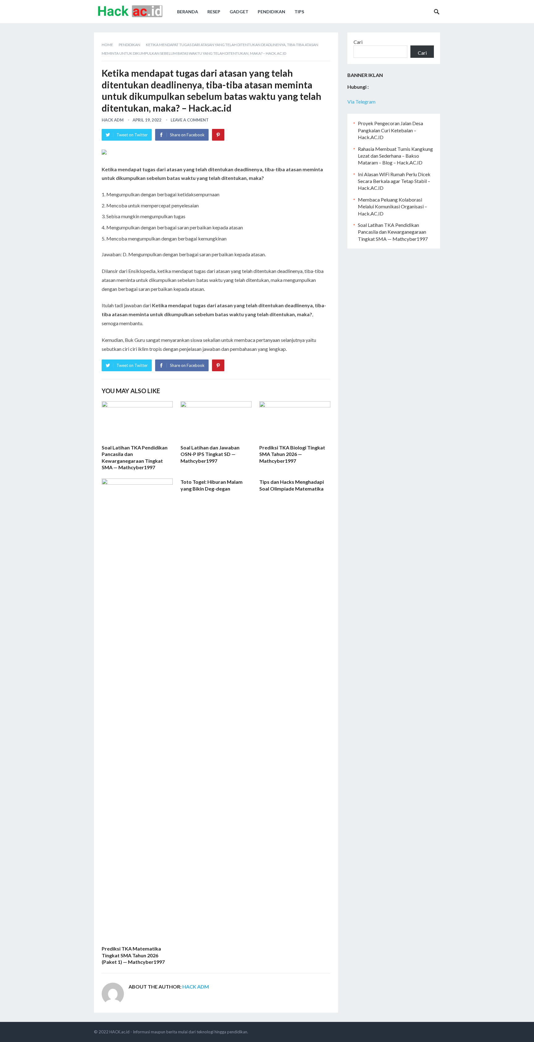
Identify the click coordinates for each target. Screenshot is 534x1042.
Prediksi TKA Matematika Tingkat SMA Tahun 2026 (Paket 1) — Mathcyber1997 (133, 955)
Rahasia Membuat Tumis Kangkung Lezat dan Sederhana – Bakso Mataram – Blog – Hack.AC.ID (395, 156)
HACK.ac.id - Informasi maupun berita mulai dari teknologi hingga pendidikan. (178, 1031)
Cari (358, 42)
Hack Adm (113, 119)
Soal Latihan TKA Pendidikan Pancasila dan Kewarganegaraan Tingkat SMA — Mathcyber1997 (393, 232)
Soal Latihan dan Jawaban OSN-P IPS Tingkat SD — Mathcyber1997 (209, 454)
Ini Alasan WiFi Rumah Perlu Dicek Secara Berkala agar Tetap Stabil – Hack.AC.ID (394, 181)
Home (107, 44)
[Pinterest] (218, 135)
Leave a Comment (190, 119)
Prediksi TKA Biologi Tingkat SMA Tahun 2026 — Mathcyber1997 (292, 454)
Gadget (239, 11)
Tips (299, 11)
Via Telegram (361, 101)
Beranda (187, 11)
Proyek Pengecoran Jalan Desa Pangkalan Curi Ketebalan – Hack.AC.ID (390, 130)
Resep (213, 11)
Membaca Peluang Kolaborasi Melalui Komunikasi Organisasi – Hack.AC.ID (392, 206)
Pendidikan (271, 11)
